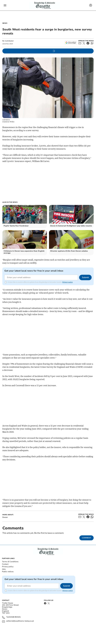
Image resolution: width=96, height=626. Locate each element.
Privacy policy (7, 566)
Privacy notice (67, 282)
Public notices (8, 571)
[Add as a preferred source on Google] (71, 43)
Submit (85, 277)
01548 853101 (15, 617)
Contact (5, 564)
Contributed (9, 41)
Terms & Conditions (10, 561)
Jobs (4, 569)
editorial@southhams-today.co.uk (20, 621)
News (4, 23)
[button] (5, 5)
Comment (86, 538)
